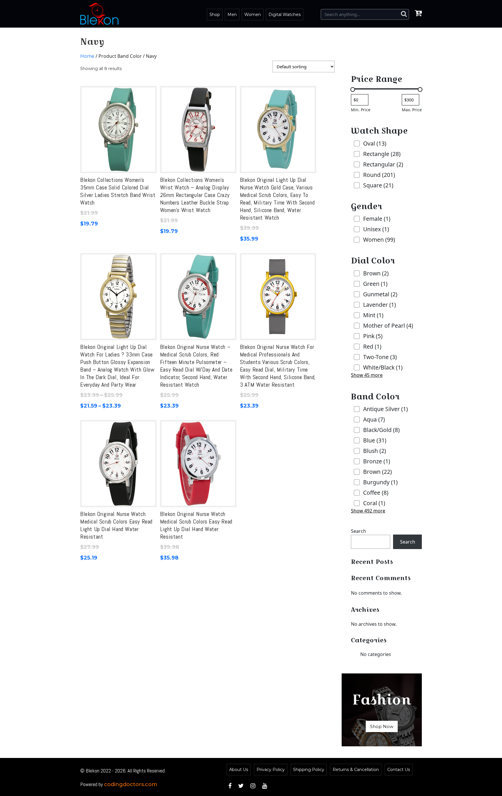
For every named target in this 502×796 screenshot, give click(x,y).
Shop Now (381, 726)
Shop (214, 14)
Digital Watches (284, 14)
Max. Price (412, 109)
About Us (238, 769)
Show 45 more (367, 375)
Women (252, 14)
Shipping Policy (308, 769)
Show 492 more (368, 511)
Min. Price (360, 109)
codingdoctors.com (130, 784)
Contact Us (398, 769)
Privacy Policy (271, 769)
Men (232, 14)
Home (87, 56)
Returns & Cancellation (356, 769)
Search (358, 531)
